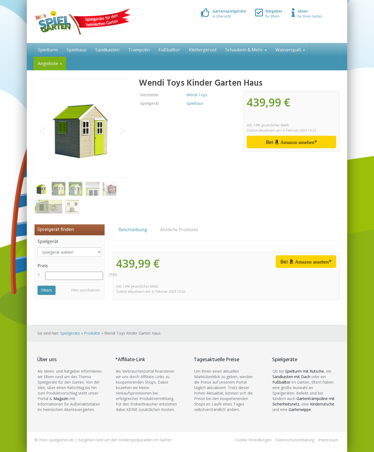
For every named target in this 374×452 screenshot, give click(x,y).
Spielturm (48, 50)
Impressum (328, 439)
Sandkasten (107, 50)
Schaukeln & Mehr (244, 50)
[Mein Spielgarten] (82, 21)
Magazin (60, 398)
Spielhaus (77, 50)
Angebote (48, 63)
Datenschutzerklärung (294, 439)
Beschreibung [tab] (133, 230)
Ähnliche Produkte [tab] (179, 230)
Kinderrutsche (322, 404)
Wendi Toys (196, 94)
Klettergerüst (203, 50)
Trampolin (139, 50)
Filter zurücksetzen (85, 290)
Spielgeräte (70, 333)
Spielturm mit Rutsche (304, 371)
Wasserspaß (288, 50)
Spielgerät (48, 241)
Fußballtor (169, 50)
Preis (43, 266)
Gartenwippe (300, 409)
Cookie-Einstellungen (253, 439)
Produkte (92, 333)
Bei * (291, 142)
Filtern (46, 290)
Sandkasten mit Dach (291, 376)
